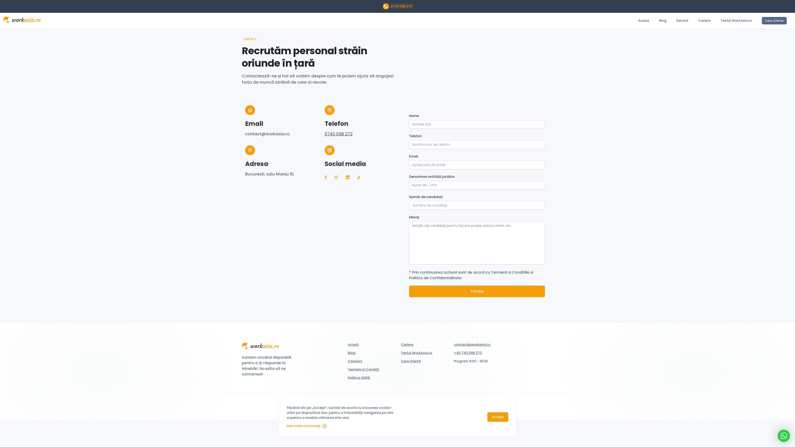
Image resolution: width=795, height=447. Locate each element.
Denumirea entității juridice (431, 176)
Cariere (704, 20)
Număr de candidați (426, 197)
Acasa (643, 20)
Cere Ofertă (411, 361)
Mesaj (414, 217)
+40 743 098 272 (468, 353)
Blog (662, 20)
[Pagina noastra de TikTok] (359, 177)
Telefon (415, 136)
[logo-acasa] (22, 20)
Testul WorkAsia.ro (736, 20)
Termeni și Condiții (363, 369)
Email (413, 156)
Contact (355, 361)
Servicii (682, 20)
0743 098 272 (401, 6)
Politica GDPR (359, 377)
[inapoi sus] (260, 346)
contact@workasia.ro (472, 344)
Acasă (353, 344)
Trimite (477, 291)
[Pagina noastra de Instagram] (336, 177)
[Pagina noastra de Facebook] (326, 177)
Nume (414, 115)
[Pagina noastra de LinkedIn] (347, 177)
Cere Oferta (774, 21)
